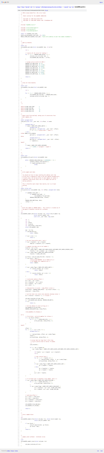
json (101, 450)
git (31, 7)
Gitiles (8, 450)
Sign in (101, 2)
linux (18, 7)
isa (70, 7)
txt (98, 450)
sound (66, 7)
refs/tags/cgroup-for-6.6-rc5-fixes (51, 7)
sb (73, 7)
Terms (16, 450)
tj (33, 7)
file (46, 10)
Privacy (12, 450)
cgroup (38, 7)
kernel (27, 7)
